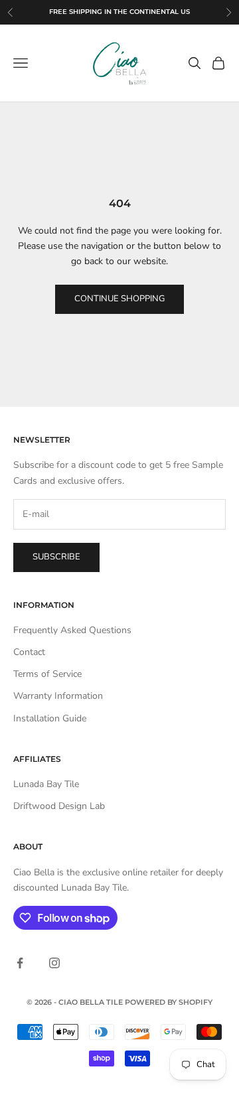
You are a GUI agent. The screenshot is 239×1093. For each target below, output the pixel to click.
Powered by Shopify (168, 1002)
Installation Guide (49, 718)
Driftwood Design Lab (59, 806)
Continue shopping (119, 299)
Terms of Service (47, 674)
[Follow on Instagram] (54, 963)
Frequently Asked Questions (72, 630)
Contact (29, 652)
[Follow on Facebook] (20, 963)
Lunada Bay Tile (46, 784)
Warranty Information (58, 696)
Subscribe (56, 557)
